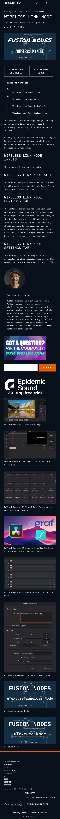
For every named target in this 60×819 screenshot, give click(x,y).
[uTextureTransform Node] (30, 695)
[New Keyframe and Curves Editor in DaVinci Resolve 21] (30, 445)
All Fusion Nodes (41, 71)
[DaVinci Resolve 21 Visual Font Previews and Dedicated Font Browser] (30, 488)
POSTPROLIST (9, 770)
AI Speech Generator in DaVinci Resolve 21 (27, 675)
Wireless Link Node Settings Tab (29, 113)
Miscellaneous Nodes (35, 12)
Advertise (8, 764)
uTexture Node (11, 747)
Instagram (8, 773)
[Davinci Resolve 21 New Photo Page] (25, 410)
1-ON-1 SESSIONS (11, 761)
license (7, 782)
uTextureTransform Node (16, 711)
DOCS (6, 779)
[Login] (37, 3)
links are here (25, 329)
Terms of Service (39, 813)
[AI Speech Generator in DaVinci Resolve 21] (30, 638)
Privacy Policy (20, 813)
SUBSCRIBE (30, 793)
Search (47, 367)
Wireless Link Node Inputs (26, 92)
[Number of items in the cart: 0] (46, 3)
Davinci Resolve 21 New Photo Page (22, 424)
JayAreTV (27, 316)
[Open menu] (55, 3)
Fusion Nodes (18, 12)
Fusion (7, 12)
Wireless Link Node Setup (25, 99)
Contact (7, 785)
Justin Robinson (14, 22)
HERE (51, 262)
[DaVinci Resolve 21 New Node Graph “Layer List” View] (30, 574)
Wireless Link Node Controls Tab (29, 106)
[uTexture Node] (30, 731)
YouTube (7, 767)
